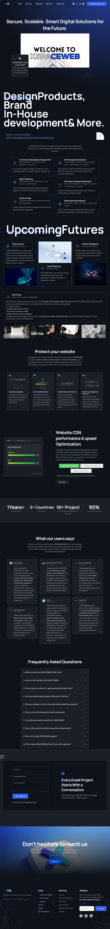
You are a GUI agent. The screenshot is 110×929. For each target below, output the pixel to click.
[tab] (69, 466)
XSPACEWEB (13, 899)
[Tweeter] (76, 4)
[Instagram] (80, 4)
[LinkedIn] (83, 4)
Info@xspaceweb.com (16, 137)
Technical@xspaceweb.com (41, 137)
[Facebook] (73, 4)
